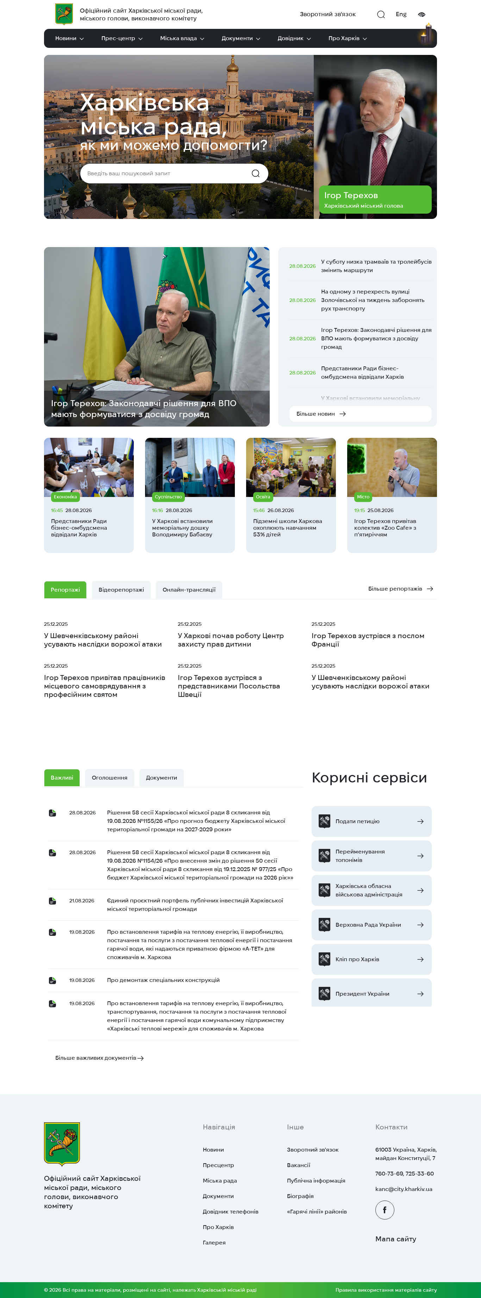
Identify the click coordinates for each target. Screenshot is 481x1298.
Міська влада (178, 38)
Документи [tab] (161, 778)
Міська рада (220, 1181)
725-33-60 (420, 1174)
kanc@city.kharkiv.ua (403, 1189)
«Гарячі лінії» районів (317, 1212)
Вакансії (298, 1165)
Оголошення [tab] (109, 778)
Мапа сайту (395, 1239)
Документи (237, 38)
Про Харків (344, 38)
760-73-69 (389, 1174)
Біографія (300, 1196)
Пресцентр (218, 1165)
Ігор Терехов (351, 195)
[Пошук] (381, 14)
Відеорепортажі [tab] (121, 590)
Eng (401, 14)
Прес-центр (118, 38)
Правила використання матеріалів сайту (386, 1290)
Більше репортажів (395, 589)
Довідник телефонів (230, 1212)
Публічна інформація (316, 1181)
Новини (65, 38)
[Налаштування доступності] (421, 14)
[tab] (189, 590)
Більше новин (315, 414)
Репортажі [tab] (65, 590)
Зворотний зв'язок (328, 14)
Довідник (291, 38)
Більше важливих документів (95, 1058)
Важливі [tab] (62, 778)
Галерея (214, 1243)
